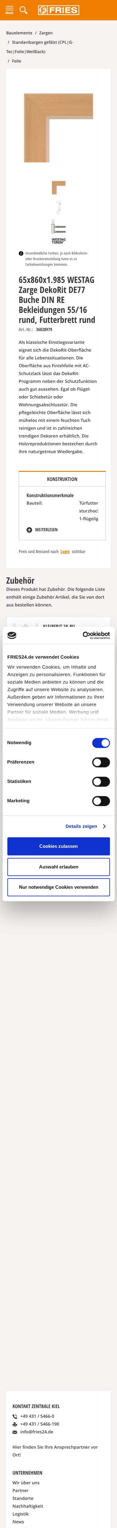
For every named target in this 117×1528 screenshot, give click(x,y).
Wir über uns (26, 1483)
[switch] (101, 762)
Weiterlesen (46, 530)
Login (65, 552)
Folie (16, 61)
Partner (20, 1491)
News (18, 1522)
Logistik (20, 1514)
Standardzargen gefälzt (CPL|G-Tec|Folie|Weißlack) (39, 46)
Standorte (22, 1498)
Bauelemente (19, 33)
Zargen (45, 33)
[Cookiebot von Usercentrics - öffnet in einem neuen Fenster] (83, 635)
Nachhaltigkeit (27, 1506)
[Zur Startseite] (58, 10)
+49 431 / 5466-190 (39, 1424)
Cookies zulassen (58, 846)
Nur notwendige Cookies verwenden (58, 887)
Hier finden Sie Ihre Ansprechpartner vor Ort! (55, 1451)
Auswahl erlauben (58, 866)
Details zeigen (81, 826)
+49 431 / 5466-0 (37, 1416)
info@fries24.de (36, 1432)
